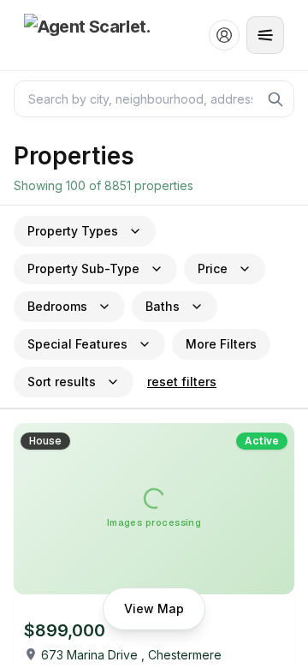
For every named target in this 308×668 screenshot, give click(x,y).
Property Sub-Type (83, 268)
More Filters (221, 344)
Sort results (61, 381)
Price (213, 268)
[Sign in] (224, 35)
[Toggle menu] (265, 35)
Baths (162, 306)
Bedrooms (57, 306)
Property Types (72, 231)
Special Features (77, 344)
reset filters (181, 381)
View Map (154, 608)
